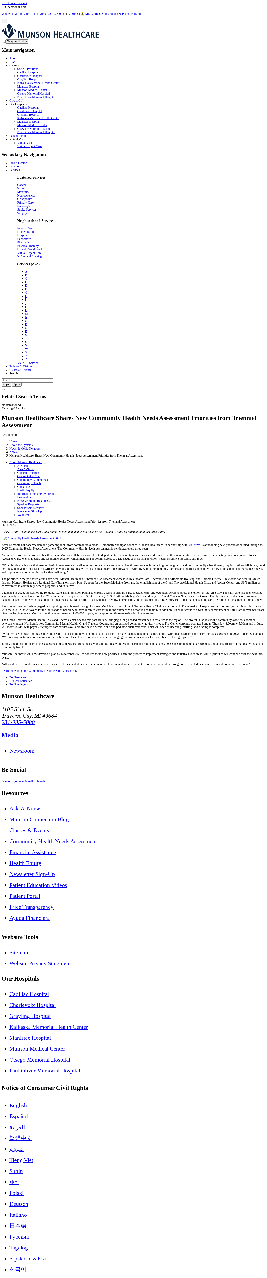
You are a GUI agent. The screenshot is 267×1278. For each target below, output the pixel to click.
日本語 (17, 1226)
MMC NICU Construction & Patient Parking (113, 13)
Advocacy (23, 465)
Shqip (16, 1171)
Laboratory (24, 238)
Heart (20, 188)
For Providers (17, 677)
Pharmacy (23, 242)
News (13, 452)
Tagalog (18, 1247)
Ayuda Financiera (29, 918)
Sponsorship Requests (30, 507)
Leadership (24, 497)
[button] (137, 81)
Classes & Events (20, 370)
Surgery (22, 213)
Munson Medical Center (32, 90)
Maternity (23, 192)
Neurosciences (26, 195)
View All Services (28, 363)
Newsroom (22, 750)
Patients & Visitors (20, 366)
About (13, 58)
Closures (73, 13)
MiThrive (194, 545)
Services (14, 170)
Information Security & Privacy (36, 493)
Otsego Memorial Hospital (33, 93)
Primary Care (25, 202)
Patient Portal (17, 135)
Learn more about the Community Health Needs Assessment (39, 670)
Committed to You (28, 476)
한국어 (17, 1269)
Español (18, 1116)
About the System (20, 445)
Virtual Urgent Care (29, 146)
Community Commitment (33, 479)
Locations (15, 166)
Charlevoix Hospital (29, 76)
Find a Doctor (18, 162)
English (18, 1105)
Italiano (18, 1215)
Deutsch (18, 1204)
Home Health (25, 231)
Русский (19, 1236)
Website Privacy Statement (40, 963)
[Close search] (3, 389)
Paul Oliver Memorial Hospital (36, 97)
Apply (16, 384)
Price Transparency (31, 907)
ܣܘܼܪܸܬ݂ (16, 1149)
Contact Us (24, 486)
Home (13, 441)
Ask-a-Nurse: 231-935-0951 (47, 13)
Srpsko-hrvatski (27, 1258)
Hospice (22, 235)
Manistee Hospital (28, 86)
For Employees (18, 684)
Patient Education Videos (38, 885)
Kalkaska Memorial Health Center (38, 83)
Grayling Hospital (28, 79)
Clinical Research (28, 472)
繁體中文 (20, 1138)
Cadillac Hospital (28, 72)
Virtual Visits (25, 142)
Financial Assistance (32, 852)
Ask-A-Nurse (25, 469)
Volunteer (23, 515)
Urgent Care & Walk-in (31, 249)
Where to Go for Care (15, 13)
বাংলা (14, 1182)
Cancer (21, 185)
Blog (12, 61)
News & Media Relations (25, 448)
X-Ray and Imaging (29, 256)
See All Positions (27, 69)
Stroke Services (26, 209)
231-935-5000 (18, 722)
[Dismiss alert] (4, 21)
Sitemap (18, 952)
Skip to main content (14, 3)
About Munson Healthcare (25, 462)
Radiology (23, 206)
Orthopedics (24, 199)
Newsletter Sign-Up (29, 511)
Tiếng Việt (21, 1160)
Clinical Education (20, 681)
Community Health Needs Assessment (53, 841)
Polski (16, 1193)
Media (10, 735)
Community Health (29, 483)
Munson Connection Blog (39, 819)
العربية (17, 1127)
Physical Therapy (28, 246)
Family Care (24, 228)
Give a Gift (16, 100)
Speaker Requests (28, 504)
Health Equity (25, 490)
